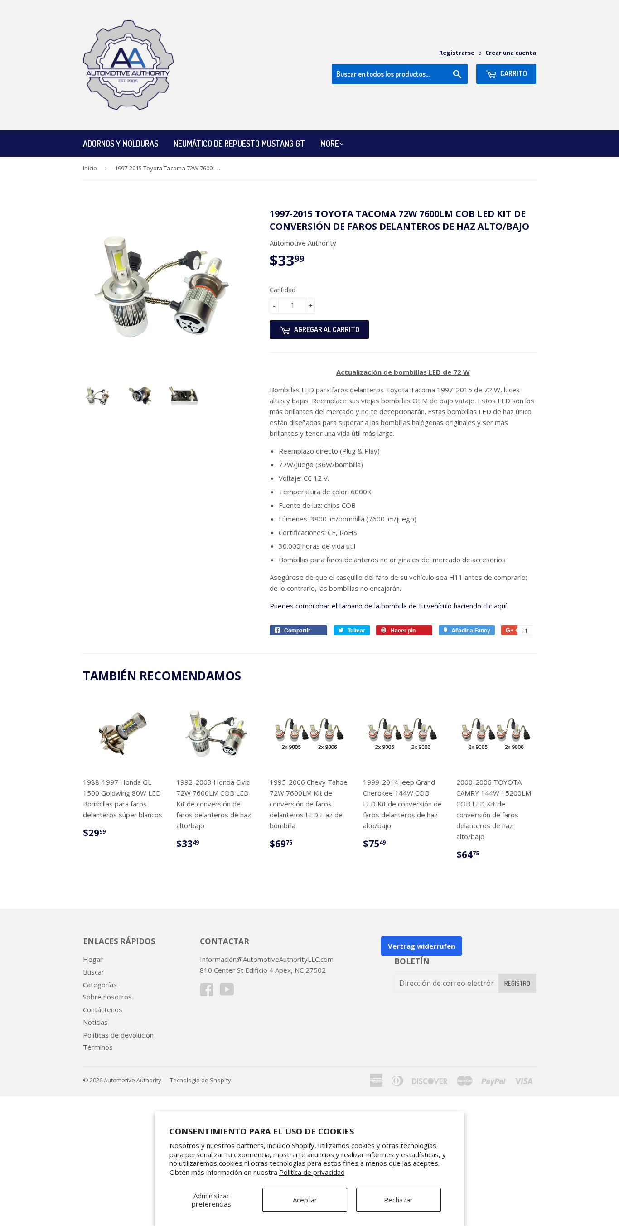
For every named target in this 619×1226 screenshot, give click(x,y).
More (329, 144)
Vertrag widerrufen (421, 946)
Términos (98, 1047)
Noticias (95, 1022)
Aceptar (305, 1199)
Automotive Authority (132, 1080)
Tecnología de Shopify (200, 1080)
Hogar (93, 959)
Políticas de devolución (118, 1034)
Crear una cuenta (510, 52)
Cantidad (282, 289)
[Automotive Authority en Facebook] (206, 992)
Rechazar (398, 1199)
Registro (517, 983)
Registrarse (456, 52)
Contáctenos (102, 1009)
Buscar (93, 971)
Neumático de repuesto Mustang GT (239, 144)
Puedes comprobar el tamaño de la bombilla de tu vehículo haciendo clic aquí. (389, 605)
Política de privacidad (312, 1172)
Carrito (513, 73)
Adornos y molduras (120, 144)
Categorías (100, 984)
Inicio (90, 168)
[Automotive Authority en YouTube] (227, 992)
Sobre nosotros (107, 996)
